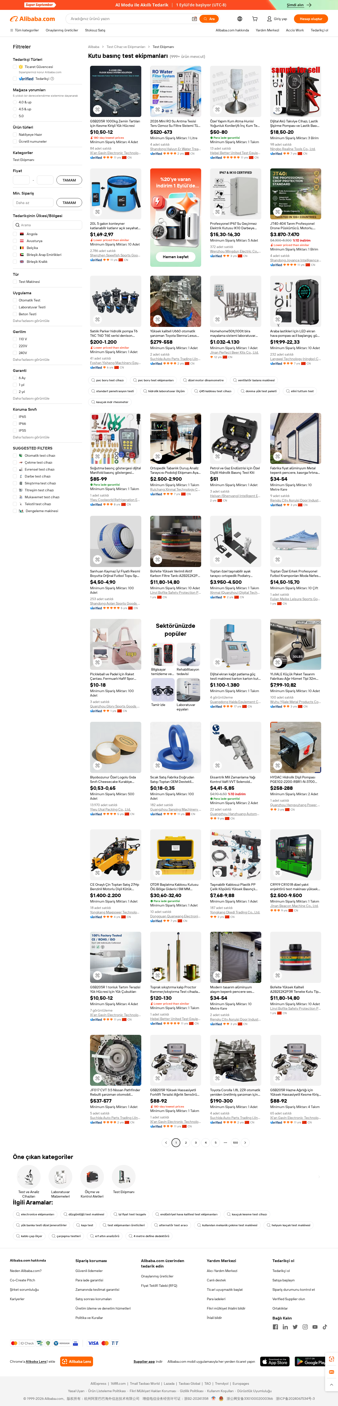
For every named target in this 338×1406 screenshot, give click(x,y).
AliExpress (98, 1383)
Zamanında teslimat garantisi (97, 1290)
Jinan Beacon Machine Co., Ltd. (294, 906)
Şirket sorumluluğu (24, 1290)
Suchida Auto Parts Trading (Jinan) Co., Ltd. (175, 359)
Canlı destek (216, 1280)
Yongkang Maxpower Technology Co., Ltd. (115, 912)
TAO (207, 1383)
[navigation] (47, 595)
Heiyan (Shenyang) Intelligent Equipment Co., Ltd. (235, 496)
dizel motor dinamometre (206, 380)
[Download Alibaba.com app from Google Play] (311, 1361)
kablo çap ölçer (31, 1236)
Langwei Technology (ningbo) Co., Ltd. (295, 359)
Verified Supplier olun (288, 1299)
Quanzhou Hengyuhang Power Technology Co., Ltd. (295, 805)
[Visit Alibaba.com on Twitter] (295, 1327)
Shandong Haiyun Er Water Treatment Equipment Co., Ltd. (175, 149)
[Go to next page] (245, 1142)
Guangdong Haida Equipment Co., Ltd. (235, 702)
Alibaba (93, 47)
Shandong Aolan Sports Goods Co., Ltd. (115, 603)
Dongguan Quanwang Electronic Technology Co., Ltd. (175, 916)
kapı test (87, 1225)
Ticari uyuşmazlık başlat (225, 1290)
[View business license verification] (213, 1398)
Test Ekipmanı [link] (163, 47)
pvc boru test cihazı (110, 380)
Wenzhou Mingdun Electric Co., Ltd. (235, 251)
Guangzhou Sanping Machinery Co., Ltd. (175, 809)
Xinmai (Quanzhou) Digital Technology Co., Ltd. (235, 592)
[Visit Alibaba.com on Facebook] (275, 1327)
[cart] (256, 20)
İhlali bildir (214, 1318)
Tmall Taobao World (145, 1383)
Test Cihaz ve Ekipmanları (126, 47)
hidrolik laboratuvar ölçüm (166, 391)
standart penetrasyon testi (115, 391)
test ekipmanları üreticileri (126, 1225)
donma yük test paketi (261, 391)
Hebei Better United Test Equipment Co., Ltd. (235, 153)
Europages (241, 1383)
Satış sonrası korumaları (93, 1299)
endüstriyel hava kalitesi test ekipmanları (188, 1214)
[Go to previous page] (166, 1142)
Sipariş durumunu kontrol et (293, 1290)
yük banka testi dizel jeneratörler (44, 1225)
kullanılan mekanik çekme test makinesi (229, 1225)
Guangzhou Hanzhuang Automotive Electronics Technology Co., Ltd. (235, 814)
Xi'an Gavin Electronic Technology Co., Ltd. (115, 153)
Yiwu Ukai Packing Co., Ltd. (110, 809)
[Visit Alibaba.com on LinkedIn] (285, 1327)
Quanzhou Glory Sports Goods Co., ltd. (115, 706)
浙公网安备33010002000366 (250, 1399)
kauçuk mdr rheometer (112, 402)
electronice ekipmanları (37, 1214)
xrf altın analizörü (107, 1236)
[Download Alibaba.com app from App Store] (275, 1361)
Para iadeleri (216, 1299)
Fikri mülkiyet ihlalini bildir (226, 1308)
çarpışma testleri (69, 1236)
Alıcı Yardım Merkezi (222, 1271)
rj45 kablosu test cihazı (215, 391)
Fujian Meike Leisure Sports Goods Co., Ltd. (295, 599)
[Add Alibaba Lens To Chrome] (76, 1361)
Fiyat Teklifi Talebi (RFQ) (159, 1286)
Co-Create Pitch (22, 1280)
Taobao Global (189, 1383)
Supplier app (144, 1361)
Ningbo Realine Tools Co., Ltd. (292, 149)
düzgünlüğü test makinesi (86, 1214)
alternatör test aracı (173, 1225)
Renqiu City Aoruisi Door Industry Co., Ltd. (295, 500)
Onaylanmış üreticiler (157, 1276)
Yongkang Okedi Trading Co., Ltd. (235, 912)
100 (235, 1142)
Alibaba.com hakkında (28, 1260)
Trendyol (221, 1383)
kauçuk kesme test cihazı (249, 1214)
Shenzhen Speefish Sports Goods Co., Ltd (115, 255)
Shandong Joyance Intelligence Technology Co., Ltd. (295, 260)
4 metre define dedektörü (151, 1236)
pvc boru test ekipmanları (156, 380)
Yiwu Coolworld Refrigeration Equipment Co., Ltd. (115, 500)
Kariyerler (17, 1299)
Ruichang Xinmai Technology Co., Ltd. (175, 489)
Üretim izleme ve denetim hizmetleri (103, 1308)
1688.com (118, 1383)
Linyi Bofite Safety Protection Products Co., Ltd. (175, 592)
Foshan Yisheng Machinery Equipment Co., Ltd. (115, 363)
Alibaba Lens (36, 1361)
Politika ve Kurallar (89, 1318)
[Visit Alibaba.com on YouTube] (315, 1327)
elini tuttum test (302, 391)
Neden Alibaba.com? (26, 1271)
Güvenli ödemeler (89, 1271)
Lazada (169, 1383)
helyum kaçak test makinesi (291, 1225)
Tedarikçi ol (281, 1271)
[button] (194, 19)
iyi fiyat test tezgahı (132, 1214)
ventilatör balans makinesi (256, 380)
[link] (331, 1359)
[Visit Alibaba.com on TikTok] (325, 1327)
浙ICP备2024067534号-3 (295, 1399)
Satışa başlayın (283, 1280)
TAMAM (69, 180)
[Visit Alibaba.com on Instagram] (305, 1327)
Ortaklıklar (280, 1308)
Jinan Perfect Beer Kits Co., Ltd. (234, 352)
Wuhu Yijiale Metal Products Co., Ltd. (295, 702)
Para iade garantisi (89, 1280)
